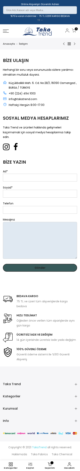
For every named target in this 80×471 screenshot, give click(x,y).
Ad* (5, 171)
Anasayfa (9, 44)
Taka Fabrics (39, 454)
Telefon (8, 203)
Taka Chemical (62, 454)
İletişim (23, 44)
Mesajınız (9, 220)
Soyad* (8, 187)
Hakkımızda (19, 454)
